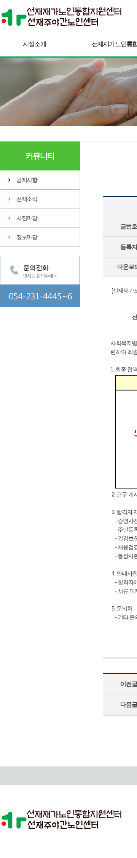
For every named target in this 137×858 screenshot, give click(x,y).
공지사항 (26, 180)
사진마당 (26, 218)
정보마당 (26, 237)
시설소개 (34, 44)
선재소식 (26, 199)
